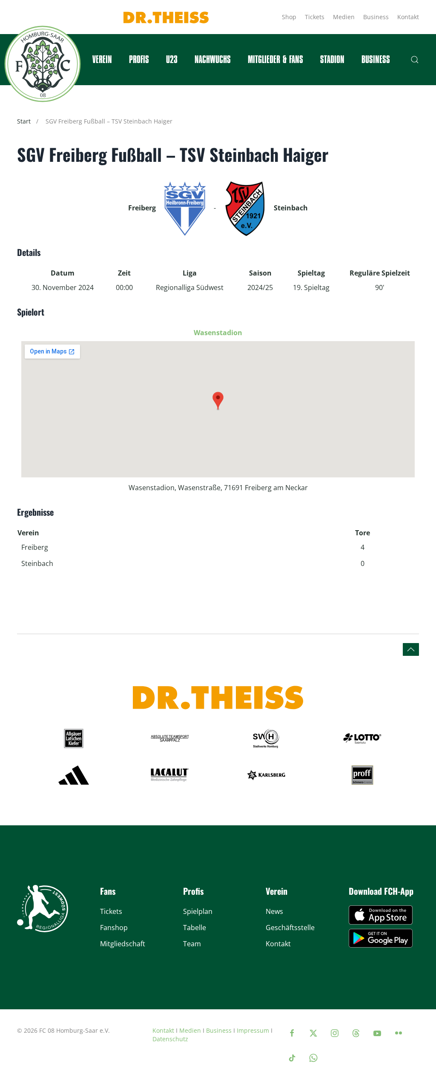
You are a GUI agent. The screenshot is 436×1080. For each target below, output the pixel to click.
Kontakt (408, 17)
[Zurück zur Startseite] (42, 64)
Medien (344, 17)
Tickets (314, 17)
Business (376, 17)
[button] (414, 60)
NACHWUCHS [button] (213, 59)
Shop (289, 17)
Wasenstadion (218, 332)
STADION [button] (332, 59)
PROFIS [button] (139, 59)
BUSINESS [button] (375, 59)
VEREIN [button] (102, 59)
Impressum (253, 1030)
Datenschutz (170, 1039)
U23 (172, 59)
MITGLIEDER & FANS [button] (275, 59)
